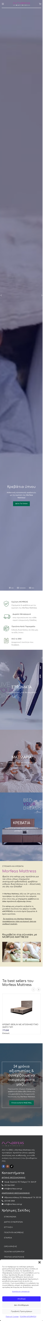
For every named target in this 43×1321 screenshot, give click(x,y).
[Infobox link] (21, 605)
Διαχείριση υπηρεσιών (21, 1291)
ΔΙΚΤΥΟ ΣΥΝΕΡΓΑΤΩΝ (13, 1222)
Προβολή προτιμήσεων (21, 1311)
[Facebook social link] (3, 1166)
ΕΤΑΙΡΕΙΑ (8, 1238)
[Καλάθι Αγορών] (40, 4)
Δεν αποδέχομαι (21, 1305)
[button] (39, 1262)
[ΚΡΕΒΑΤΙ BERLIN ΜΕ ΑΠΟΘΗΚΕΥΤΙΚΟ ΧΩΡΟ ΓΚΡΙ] (21, 1008)
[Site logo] (21, 4)
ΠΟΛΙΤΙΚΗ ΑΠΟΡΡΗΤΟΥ (28, 1316)
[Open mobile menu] (3, 4)
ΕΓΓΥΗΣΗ (8, 1227)
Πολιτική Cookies (12, 1316)
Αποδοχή (22, 1299)
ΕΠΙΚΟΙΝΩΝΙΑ (10, 1217)
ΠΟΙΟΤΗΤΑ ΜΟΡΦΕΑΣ (14, 1233)
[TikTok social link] (11, 1166)
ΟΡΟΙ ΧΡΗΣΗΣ (10, 1246)
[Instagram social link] (7, 1166)
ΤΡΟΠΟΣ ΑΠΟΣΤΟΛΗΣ (14, 1257)
